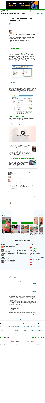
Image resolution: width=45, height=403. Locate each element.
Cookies (17, 344)
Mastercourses (17, 326)
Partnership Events (33, 330)
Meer (42, 257)
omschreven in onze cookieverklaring (23, 187)
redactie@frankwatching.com (24, 319)
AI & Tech (4, 13)
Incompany (16, 330)
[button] (42, 215)
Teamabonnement (25, 333)
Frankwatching (2, 323)
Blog (1, 13)
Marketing (15, 13)
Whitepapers (1, 333)
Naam (9, 281)
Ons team (1, 330)
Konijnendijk (24, 38)
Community (23, 13)
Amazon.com (27, 87)
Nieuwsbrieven (2, 327)
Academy (16, 323)
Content (10, 187)
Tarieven (37, 319)
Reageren (34, 291)
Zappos (32, 54)
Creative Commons (8, 344)
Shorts (20, 13)
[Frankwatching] (4, 10)
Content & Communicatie (10, 13)
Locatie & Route (17, 333)
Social (18, 13)
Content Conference (33, 326)
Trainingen (16, 327)
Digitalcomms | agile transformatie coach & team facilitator (14, 24)
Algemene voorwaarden (13, 344)
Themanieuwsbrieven (37, 13)
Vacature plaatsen (40, 330)
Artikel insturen (42, 13)
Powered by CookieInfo (14, 188)
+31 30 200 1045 (32, 319)
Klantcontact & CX (10, 327)
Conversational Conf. (33, 327)
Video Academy (25, 323)
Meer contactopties (42, 319)
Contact (1, 326)
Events (32, 323)
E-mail (20, 281)
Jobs (39, 323)
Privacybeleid (20, 344)
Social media (24, 330)
